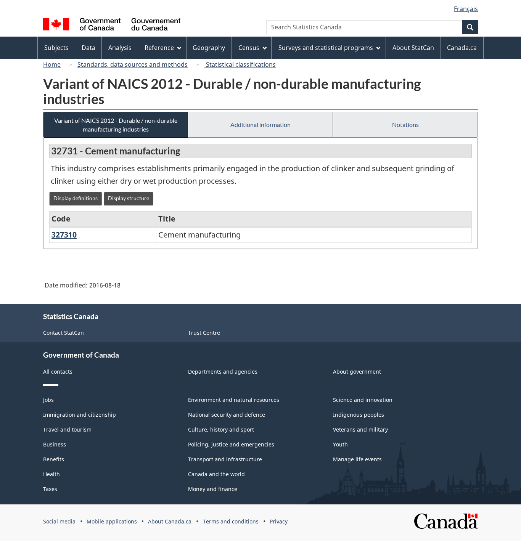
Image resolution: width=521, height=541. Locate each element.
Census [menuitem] (248, 47)
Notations (405, 124)
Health (51, 474)
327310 (64, 235)
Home (52, 64)
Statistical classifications (240, 64)
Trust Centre (204, 332)
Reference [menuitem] (159, 47)
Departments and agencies (222, 371)
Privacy (279, 521)
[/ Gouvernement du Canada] (111, 25)
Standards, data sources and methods (132, 64)
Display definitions (75, 198)
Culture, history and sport (221, 429)
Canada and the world (216, 474)
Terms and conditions (231, 521)
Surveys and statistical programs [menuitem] (325, 47)
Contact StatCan (63, 332)
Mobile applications (112, 521)
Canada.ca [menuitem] (462, 47)
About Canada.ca (169, 521)
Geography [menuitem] (209, 47)
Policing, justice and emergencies (231, 444)
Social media (59, 521)
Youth (340, 444)
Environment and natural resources (233, 399)
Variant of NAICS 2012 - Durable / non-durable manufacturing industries (115, 125)
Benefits (53, 459)
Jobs (48, 399)
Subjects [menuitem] (56, 47)
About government (357, 371)
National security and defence (226, 414)
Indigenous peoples (358, 414)
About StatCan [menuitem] (413, 47)
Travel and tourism (67, 429)
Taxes (50, 489)
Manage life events (357, 459)
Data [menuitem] (88, 47)
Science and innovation (362, 399)
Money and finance (212, 489)
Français (466, 9)
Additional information (260, 124)
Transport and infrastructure (225, 459)
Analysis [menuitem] (120, 47)
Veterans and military (360, 429)
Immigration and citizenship (79, 414)
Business (54, 444)
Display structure (128, 198)
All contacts (57, 371)
